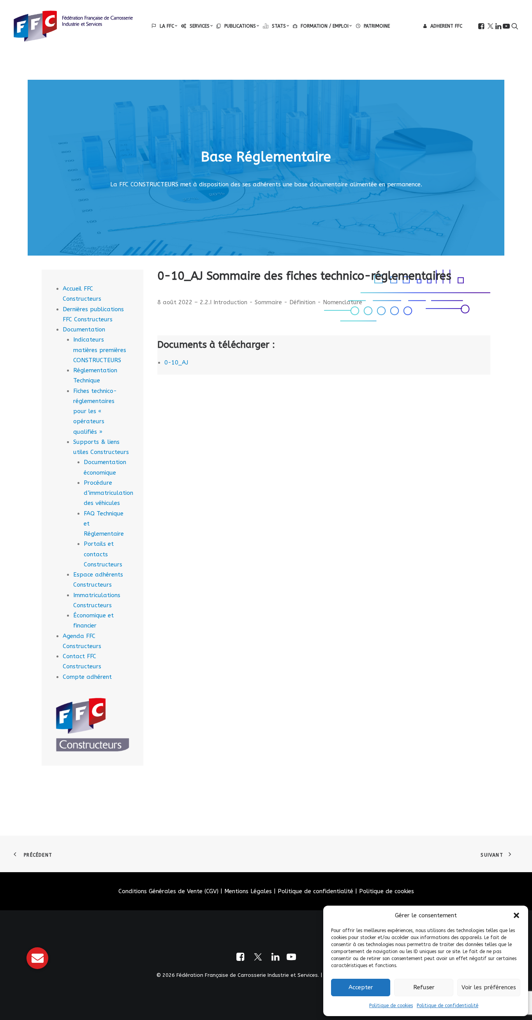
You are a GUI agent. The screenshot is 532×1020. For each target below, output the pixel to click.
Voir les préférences (489, 987)
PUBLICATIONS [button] (240, 26)
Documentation (84, 329)
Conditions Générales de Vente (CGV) (168, 891)
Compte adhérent (87, 676)
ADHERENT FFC (446, 26)
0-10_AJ (176, 362)
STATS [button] (279, 26)
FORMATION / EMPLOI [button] (325, 26)
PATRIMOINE (377, 26)
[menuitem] (164, 26)
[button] (516, 915)
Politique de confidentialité (447, 1005)
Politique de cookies (391, 1005)
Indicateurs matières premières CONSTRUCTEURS (99, 350)
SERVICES (200, 26)
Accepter (361, 987)
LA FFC (167, 26)
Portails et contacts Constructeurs (103, 554)
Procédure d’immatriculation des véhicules (108, 493)
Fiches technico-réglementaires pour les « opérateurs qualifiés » (95, 411)
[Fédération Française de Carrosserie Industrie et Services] (73, 26)
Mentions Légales (248, 891)
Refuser (424, 987)
